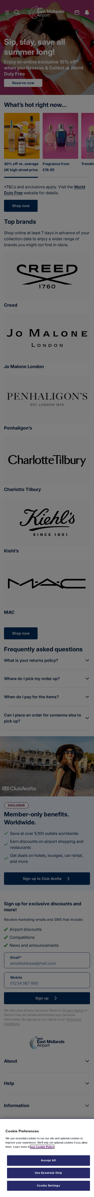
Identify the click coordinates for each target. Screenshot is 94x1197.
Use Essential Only (48, 1172)
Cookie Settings (48, 1185)
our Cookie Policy (42, 1146)
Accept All (48, 1160)
